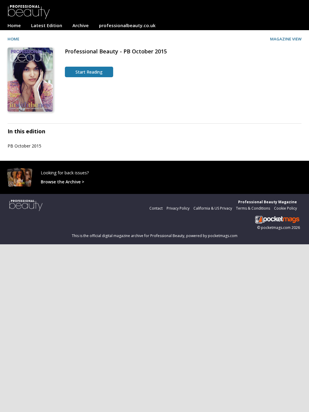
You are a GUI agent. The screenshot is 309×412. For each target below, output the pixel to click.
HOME (13, 39)
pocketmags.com (276, 227)
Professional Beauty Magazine (267, 201)
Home (14, 25)
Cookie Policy (285, 208)
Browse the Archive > (62, 182)
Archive (80, 25)
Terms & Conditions (253, 208)
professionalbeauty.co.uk (127, 25)
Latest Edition (46, 25)
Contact (156, 208)
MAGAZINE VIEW (285, 39)
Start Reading (89, 72)
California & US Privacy (212, 208)
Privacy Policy (178, 208)
